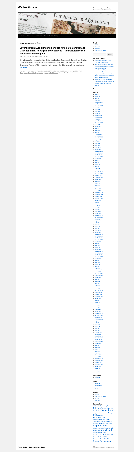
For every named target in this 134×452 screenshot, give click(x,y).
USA (50, 73)
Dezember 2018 (99, 192)
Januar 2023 (98, 126)
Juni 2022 (97, 130)
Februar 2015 (98, 270)
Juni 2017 (97, 224)
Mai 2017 (97, 226)
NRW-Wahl (78, 71)
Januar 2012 (98, 334)
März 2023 (97, 124)
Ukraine (109, 439)
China (96, 408)
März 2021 (97, 145)
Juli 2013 (97, 300)
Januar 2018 (98, 213)
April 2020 (97, 166)
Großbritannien (104, 421)
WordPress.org (98, 389)
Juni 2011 (97, 347)
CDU (108, 406)
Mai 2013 (97, 304)
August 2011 (98, 343)
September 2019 (99, 177)
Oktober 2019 (98, 175)
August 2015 (98, 258)
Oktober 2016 (98, 238)
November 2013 (99, 292)
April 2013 (97, 306)
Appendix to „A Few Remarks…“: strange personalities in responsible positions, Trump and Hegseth (104, 75)
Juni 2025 (97, 107)
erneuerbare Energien (107, 413)
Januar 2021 (98, 149)
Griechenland (55, 71)
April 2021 (97, 143)
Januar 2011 (98, 357)
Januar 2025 (98, 113)
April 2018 (97, 207)
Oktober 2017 (98, 219)
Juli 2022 (97, 128)
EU (50, 71)
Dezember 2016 (99, 234)
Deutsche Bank (96, 411)
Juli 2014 (97, 279)
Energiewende (96, 413)
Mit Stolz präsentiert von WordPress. (104, 447)
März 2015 (97, 268)
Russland (107, 434)
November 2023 (99, 123)
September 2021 (99, 138)
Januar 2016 (98, 249)
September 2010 (99, 364)
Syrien (105, 437)
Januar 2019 (98, 191)
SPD (112, 435)
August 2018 (98, 200)
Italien (110, 423)
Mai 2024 (97, 119)
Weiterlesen (25, 67)
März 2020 (97, 168)
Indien (111, 421)
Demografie (110, 408)
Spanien (46, 73)
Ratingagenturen (38, 73)
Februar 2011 (98, 355)
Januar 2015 (98, 272)
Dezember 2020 (99, 151)
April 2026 (97, 98)
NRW (104, 432)
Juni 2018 (97, 204)
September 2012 (99, 319)
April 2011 (97, 351)
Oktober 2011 (98, 340)
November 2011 (99, 338)
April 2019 (97, 185)
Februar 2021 (98, 147)
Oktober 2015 (98, 255)
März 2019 (97, 187)
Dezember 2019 (99, 172)
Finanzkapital (99, 417)
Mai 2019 (97, 183)
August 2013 (98, 298)
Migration (96, 432)
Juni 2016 (97, 245)
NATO (101, 432)
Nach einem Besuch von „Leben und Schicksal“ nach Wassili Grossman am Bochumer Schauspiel (104, 66)
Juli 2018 (97, 202)
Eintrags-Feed (98, 385)
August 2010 (98, 366)
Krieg (94, 430)
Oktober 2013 (98, 294)
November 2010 (99, 360)
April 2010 (97, 372)
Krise (98, 430)
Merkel (108, 430)
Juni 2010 (97, 368)
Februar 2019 (98, 189)
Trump (102, 439)
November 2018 (99, 194)
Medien (102, 430)
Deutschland (107, 410)
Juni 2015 (97, 262)
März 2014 (97, 285)
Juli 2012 (97, 323)
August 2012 (98, 321)
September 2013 (99, 296)
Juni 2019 (97, 181)
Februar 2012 (98, 332)
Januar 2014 (98, 289)
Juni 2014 (97, 281)
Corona (103, 408)
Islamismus (102, 423)
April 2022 (97, 132)
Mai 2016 (97, 247)
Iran (94, 423)
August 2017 (98, 221)
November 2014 (99, 274)
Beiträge (22, 36)
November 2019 (99, 174)
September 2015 (99, 257)
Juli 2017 (97, 223)
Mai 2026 (97, 96)
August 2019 (98, 179)
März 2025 (97, 109)
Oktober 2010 (98, 362)
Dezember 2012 (99, 313)
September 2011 (99, 341)
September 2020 (99, 157)
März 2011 (97, 353)
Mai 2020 (97, 164)
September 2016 (99, 240)
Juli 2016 (97, 243)
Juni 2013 (97, 302)
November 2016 (99, 236)
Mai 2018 (97, 206)
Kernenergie (71, 71)
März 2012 (97, 330)
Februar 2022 (98, 134)
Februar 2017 (98, 230)
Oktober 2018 (98, 196)
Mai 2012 (97, 326)
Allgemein (34, 71)
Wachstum (55, 73)
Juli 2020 (97, 160)
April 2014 (97, 283)
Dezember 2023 (99, 121)
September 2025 (99, 106)
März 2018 (97, 209)
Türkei (105, 439)
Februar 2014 (98, 287)
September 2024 (99, 117)
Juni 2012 (97, 324)
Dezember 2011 (99, 336)
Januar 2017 (98, 232)
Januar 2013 (98, 311)
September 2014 (99, 275)
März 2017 (97, 228)
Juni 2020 (97, 162)
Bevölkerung (103, 406)
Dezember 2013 (99, 291)
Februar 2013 (98, 309)
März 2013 (97, 307)
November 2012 (99, 315)
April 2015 (97, 266)
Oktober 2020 (98, 155)
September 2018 (99, 198)
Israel (107, 423)
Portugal (30, 73)
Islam (97, 423)
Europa (100, 415)
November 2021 (99, 136)
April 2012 (97, 328)
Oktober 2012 (98, 317)
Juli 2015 (97, 260)
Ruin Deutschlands (98, 435)
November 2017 (99, 217)
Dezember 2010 (99, 358)
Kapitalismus (63, 71)
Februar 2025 (98, 111)
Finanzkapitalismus (97, 419)
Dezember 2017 (99, 215)
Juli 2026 (97, 94)
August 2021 (98, 140)
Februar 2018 (98, 211)
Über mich (30, 36)
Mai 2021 (97, 141)
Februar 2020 (98, 170)
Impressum (38, 36)
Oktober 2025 (98, 104)
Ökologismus (23, 73)
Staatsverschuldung (97, 437)
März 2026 (97, 100)
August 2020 (98, 158)
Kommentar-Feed (99, 387)
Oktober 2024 (98, 115)
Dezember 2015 (99, 251)
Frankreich (106, 419)
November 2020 (99, 153)
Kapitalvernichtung (98, 428)
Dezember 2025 (99, 102)
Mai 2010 (97, 370)
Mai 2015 (97, 264)
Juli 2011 (97, 345)
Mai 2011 (97, 349)
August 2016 (98, 241)
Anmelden (97, 383)
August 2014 (98, 277)
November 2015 (99, 253)
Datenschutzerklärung (51, 36)
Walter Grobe (27, 7)
